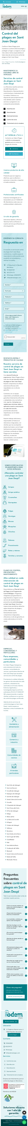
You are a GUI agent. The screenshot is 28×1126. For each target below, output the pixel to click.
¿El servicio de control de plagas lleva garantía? (14, 933)
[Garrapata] (4, 501)
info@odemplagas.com (14, 277)
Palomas (11, 540)
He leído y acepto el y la (13, 330)
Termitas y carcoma (15, 556)
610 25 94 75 (11, 272)
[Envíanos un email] (24, 1112)
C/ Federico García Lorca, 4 (14, 1029)
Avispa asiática (13, 492)
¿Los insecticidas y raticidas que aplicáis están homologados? (14, 920)
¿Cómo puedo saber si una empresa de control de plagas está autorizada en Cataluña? (15, 968)
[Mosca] (4, 519)
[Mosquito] (4, 525)
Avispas (11, 487)
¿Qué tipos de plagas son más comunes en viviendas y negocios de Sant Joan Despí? (15, 927)
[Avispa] (4, 485)
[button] (14, 109)
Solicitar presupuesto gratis (15, 996)
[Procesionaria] (4, 543)
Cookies (17, 1124)
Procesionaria (13, 545)
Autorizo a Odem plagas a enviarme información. (13, 326)
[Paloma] (4, 538)
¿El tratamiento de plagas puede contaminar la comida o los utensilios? (15, 949)
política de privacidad (11, 331)
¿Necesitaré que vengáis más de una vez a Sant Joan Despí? (14, 961)
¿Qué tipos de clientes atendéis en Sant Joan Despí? (15, 939)
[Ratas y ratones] (4, 549)
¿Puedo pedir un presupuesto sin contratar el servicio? (14, 955)
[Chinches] (4, 530)
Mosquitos (12, 526)
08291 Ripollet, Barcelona (14, 1032)
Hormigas (11, 516)
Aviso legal (16, 1122)
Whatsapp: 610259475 (14, 275)
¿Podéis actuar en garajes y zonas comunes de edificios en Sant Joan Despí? (15, 976)
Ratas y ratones (14, 550)
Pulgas (10, 511)
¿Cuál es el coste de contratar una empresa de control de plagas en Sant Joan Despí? (15, 907)
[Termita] (4, 554)
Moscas (11, 521)
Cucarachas (12, 497)
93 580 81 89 (11, 270)
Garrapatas (12, 502)
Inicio (3, 62)
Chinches (11, 532)
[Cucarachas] (4, 495)
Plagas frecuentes (9, 62)
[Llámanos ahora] (24, 1117)
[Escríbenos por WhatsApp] (24, 1122)
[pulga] (4, 509)
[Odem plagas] (7, 4)
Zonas (10, 1122)
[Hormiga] (4, 514)
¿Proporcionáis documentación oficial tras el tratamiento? (14, 914)
